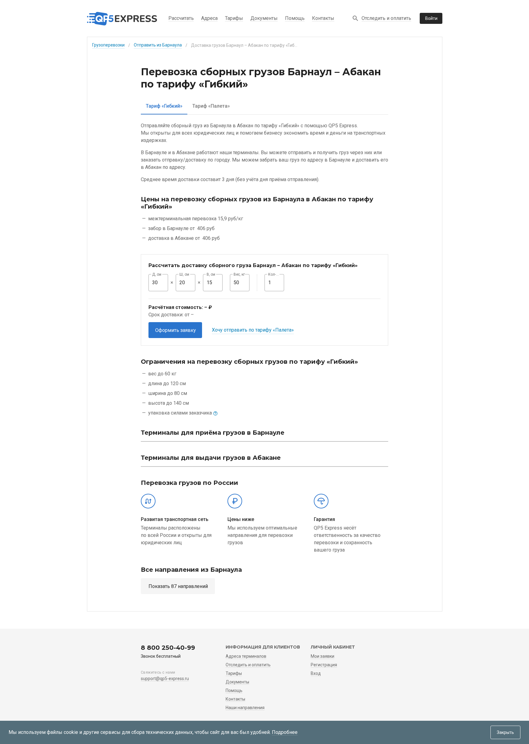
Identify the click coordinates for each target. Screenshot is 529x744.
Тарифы (234, 18)
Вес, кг (239, 274)
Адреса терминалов (246, 656)
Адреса (209, 18)
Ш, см (184, 274)
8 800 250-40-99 (168, 647)
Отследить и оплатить (386, 18)
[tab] (164, 106)
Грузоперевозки (108, 45)
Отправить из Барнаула (158, 45)
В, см (211, 274)
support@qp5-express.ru (165, 678)
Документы (264, 18)
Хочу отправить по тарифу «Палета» (253, 330)
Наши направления (245, 707)
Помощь (295, 18)
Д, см (156, 274)
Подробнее (285, 732)
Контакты (323, 18)
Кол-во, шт (274, 274)
